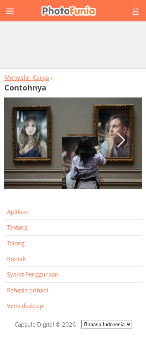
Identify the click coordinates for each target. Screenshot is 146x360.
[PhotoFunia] (71, 10)
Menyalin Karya (26, 77)
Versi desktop (25, 306)
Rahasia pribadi (27, 290)
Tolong (16, 243)
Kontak (16, 259)
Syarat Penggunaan (32, 274)
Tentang (17, 227)
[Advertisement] (73, 44)
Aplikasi (17, 212)
